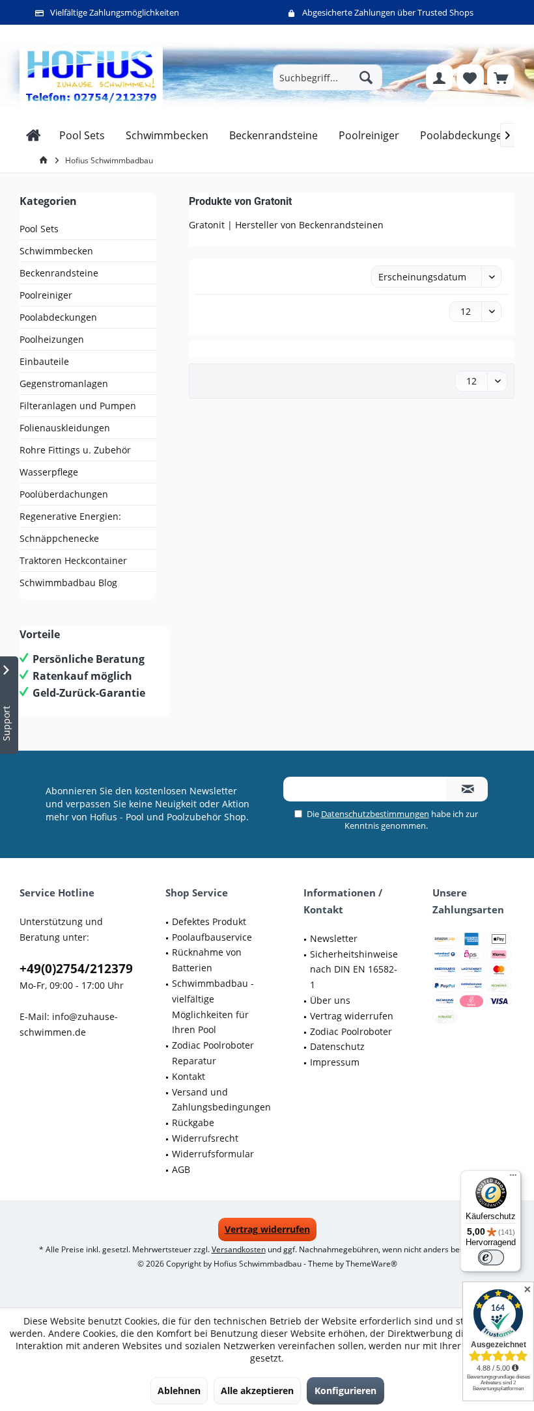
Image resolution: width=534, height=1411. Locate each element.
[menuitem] (500, 77)
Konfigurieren (345, 1390)
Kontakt (188, 1076)
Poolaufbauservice (212, 937)
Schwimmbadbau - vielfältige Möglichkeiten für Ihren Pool (213, 1006)
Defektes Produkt (209, 921)
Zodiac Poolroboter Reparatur (213, 1053)
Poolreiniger (46, 295)
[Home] (34, 135)
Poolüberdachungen (64, 494)
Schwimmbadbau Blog (68, 582)
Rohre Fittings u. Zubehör (75, 450)
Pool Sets (39, 228)
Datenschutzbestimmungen (375, 814)
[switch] (491, 1257)
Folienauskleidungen (65, 428)
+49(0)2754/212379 (76, 968)
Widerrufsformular (213, 1154)
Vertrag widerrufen (351, 1016)
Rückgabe (193, 1122)
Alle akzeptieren (257, 1390)
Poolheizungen (52, 339)
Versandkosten (239, 1249)
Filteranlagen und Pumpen (78, 405)
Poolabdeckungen (58, 317)
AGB (181, 1169)
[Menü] (513, 1178)
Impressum (334, 1062)
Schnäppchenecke (59, 538)
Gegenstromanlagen (64, 383)
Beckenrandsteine (59, 273)
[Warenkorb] (500, 77)
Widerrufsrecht (205, 1138)
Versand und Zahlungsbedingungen (221, 1100)
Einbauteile (44, 361)
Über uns (330, 1000)
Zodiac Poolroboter (351, 1031)
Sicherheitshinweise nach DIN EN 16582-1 (354, 969)
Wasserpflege (49, 472)
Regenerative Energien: (70, 516)
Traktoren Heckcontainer (73, 560)
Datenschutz (337, 1046)
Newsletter (334, 938)
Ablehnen (179, 1390)
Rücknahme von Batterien (207, 960)
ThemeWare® (371, 1263)
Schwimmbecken (56, 251)
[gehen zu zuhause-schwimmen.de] (45, 160)
